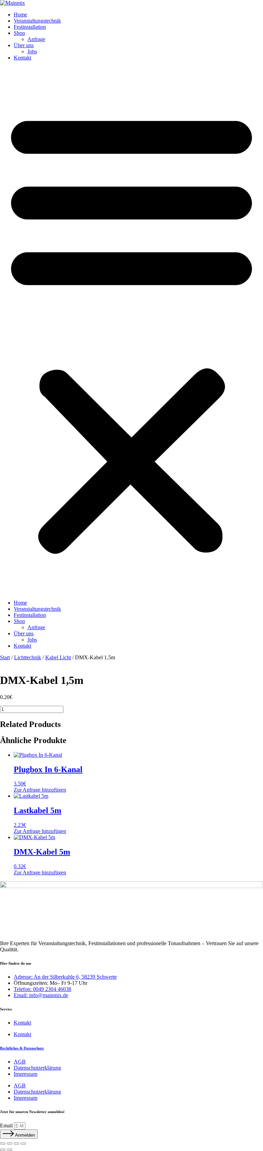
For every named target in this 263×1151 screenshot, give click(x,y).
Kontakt (22, 58)
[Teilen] (16, 1143)
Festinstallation (30, 27)
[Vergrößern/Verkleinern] (2, 1143)
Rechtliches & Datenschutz (22, 1048)
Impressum (25, 1074)
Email (7, 1125)
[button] (131, 330)
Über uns (24, 45)
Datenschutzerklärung (37, 1068)
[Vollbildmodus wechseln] (9, 1143)
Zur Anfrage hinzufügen (40, 790)
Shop (19, 33)
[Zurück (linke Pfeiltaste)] (2, 1150)
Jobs (32, 51)
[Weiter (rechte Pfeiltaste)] (9, 1150)
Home (20, 14)
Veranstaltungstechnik (37, 21)
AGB (20, 1061)
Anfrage (36, 39)
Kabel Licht (58, 657)
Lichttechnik (27, 657)
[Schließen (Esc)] (23, 1143)
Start (5, 657)
